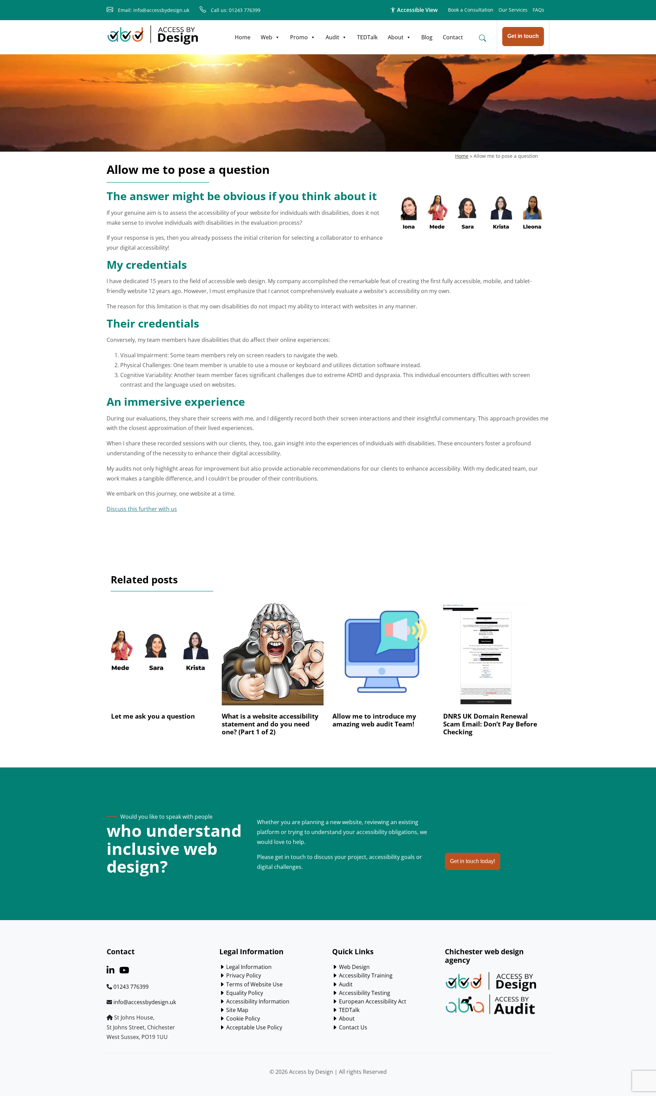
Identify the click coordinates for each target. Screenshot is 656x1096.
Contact (453, 37)
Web (266, 37)
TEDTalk (367, 37)
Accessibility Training (365, 975)
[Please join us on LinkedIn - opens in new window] (110, 971)
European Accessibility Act (372, 1001)
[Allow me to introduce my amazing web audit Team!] (383, 658)
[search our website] (482, 37)
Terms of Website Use (254, 984)
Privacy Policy (243, 975)
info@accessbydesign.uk (144, 1002)
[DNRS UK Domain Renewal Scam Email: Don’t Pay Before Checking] (494, 658)
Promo (299, 37)
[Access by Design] (153, 35)
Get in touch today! (472, 861)
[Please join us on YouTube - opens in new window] (124, 971)
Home (242, 37)
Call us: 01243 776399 (234, 10)
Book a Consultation (470, 9)
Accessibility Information (257, 1001)
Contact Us (352, 1027)
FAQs (538, 9)
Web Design (354, 967)
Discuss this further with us (142, 509)
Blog (427, 37)
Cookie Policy (242, 1018)
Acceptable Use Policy (253, 1027)
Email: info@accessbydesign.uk (153, 10)
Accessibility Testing (364, 993)
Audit (332, 37)
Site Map (236, 1010)
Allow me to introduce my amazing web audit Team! (374, 720)
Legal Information (248, 967)
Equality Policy (244, 993)
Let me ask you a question (153, 716)
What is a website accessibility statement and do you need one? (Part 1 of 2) (270, 724)
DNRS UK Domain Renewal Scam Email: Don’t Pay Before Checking (490, 724)
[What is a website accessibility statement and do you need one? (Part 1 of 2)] (273, 658)
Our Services (513, 9)
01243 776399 (131, 986)
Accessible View (417, 10)
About (396, 37)
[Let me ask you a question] (162, 658)
